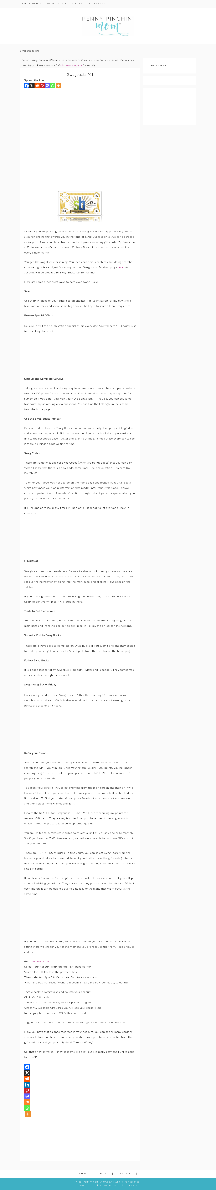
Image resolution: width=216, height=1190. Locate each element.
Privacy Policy (87, 1185)
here (120, 267)
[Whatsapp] (52, 85)
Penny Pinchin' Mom (108, 26)
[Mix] (27, 1102)
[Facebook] (26, 85)
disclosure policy (71, 65)
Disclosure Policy (110, 1185)
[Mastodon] (47, 85)
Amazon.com (40, 961)
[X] (32, 85)
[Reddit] (37, 85)
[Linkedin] (27, 1085)
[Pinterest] (42, 85)
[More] (58, 85)
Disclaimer (131, 1185)
